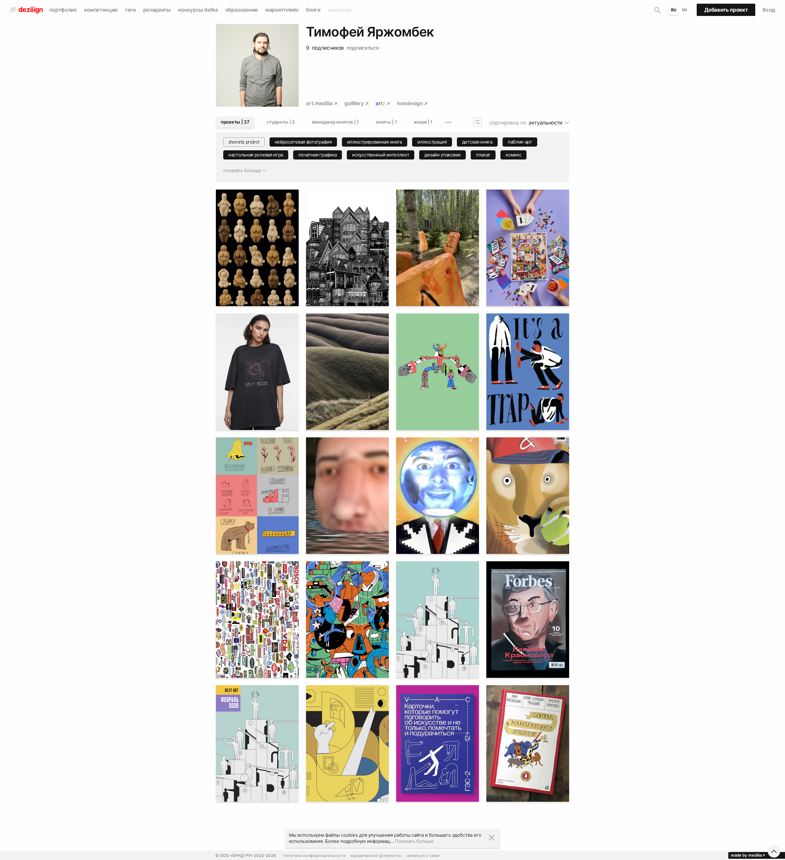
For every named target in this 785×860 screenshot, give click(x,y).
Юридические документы (376, 855)
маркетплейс (282, 10)
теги (130, 10)
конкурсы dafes (198, 10)
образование (241, 10)
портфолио (63, 10)
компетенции (100, 10)
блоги (313, 10)
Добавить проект (726, 10)
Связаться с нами (422, 855)
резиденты (157, 10)
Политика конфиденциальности (314, 855)
